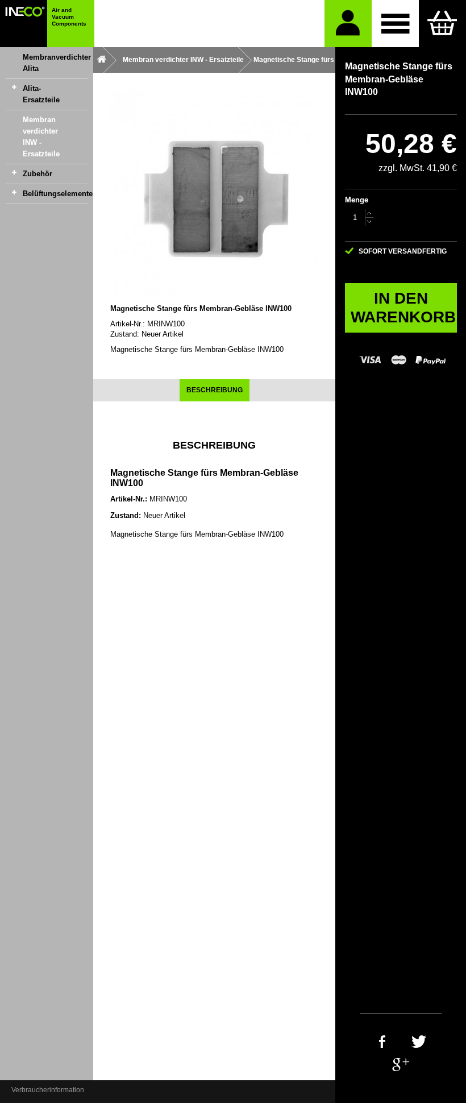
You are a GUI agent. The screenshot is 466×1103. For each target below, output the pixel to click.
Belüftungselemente (55, 193)
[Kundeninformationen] (348, 23)
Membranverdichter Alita (55, 63)
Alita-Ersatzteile (41, 94)
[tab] (214, 390)
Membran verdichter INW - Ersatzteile (41, 136)
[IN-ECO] (23, 23)
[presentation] (214, 390)
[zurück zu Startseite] (102, 60)
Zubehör (37, 173)
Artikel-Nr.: (127, 324)
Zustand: (124, 334)
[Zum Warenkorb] (442, 23)
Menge (356, 200)
